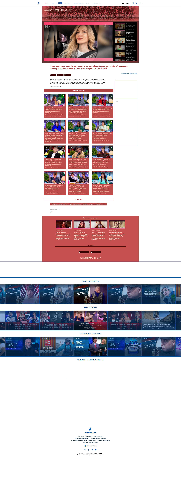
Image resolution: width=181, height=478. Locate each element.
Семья (51, 212)
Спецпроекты (88, 436)
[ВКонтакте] (53, 75)
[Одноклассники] (60, 75)
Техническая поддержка (103, 440)
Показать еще (78, 199)
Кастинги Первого (95, 438)
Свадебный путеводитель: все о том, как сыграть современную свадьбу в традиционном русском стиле (78, 204)
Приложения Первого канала (82, 438)
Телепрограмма (96, 3)
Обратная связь (92, 440)
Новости (54, 3)
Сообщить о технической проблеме (129, 73)
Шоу (60, 3)
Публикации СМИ (93, 442)
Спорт (88, 3)
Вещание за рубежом (91, 445)
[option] (125, 25)
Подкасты (67, 3)
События (85, 442)
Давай (56, 10)
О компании (81, 436)
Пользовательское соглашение (79, 440)
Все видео (103, 438)
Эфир (47, 3)
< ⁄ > (66, 75)
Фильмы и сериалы (78, 3)
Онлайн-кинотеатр (98, 436)
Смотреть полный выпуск (78, 90)
